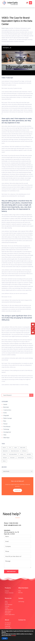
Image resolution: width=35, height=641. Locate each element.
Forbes (4, 454)
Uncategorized (7, 432)
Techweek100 (21, 457)
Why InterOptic (23, 588)
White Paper (6, 437)
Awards (5, 404)
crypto (15, 447)
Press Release (6, 426)
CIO (10, 447)
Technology (6, 429)
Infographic (6, 415)
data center (22, 447)
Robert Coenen (5, 28)
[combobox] (17, 471)
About (7, 620)
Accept (4, 638)
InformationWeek (13, 454)
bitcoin (4, 447)
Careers (20, 598)
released (5, 457)
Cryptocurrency (7, 410)
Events (5, 412)
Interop (21, 454)
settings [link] (13, 635)
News (4, 421)
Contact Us (17, 490)
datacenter (5, 450)
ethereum (24, 450)
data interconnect (15, 450)
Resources (8, 598)
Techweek (12, 457)
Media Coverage (7, 418)
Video (4, 434)
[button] (30, 2)
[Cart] (26, 3)
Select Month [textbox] (6, 471)
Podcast (5, 423)
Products (8, 588)
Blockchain (6, 407)
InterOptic (29, 454)
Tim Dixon (29, 457)
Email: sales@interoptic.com (12, 525)
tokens (4, 461)
